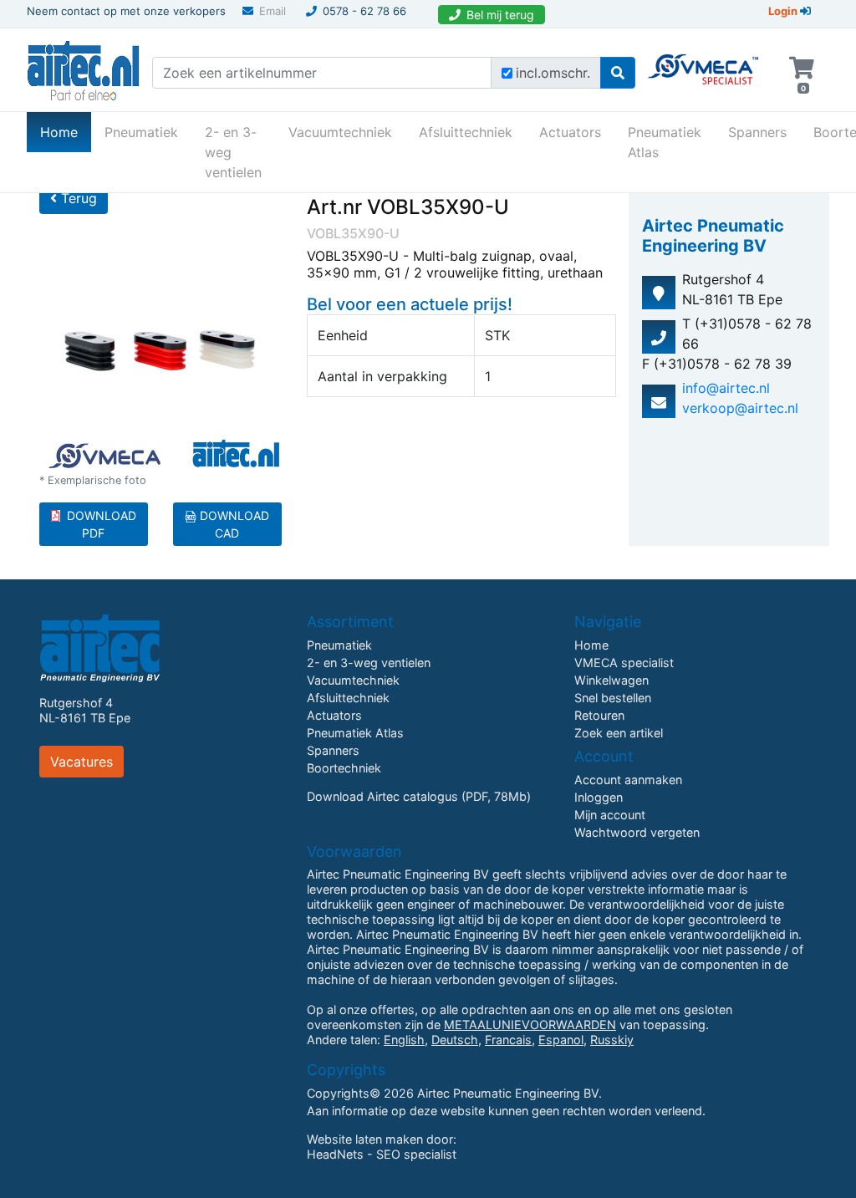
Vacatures (81, 761)
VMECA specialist (624, 662)
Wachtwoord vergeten (637, 832)
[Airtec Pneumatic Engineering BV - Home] (83, 68)
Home (65, 131)
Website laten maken (365, 1139)
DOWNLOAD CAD (232, 524)
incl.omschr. (553, 72)
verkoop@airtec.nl (740, 408)
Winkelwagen (611, 680)
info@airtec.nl (726, 388)
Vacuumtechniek (340, 132)
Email (272, 11)
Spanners (757, 132)
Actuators (570, 132)
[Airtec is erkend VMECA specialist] (704, 62)
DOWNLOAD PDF (101, 524)
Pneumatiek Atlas (664, 142)
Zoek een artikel (618, 733)
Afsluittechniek (465, 132)
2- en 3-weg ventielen (233, 152)
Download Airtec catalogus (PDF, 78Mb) (419, 796)
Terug (77, 198)
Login (784, 11)
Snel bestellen (612, 698)
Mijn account (609, 815)
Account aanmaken (628, 779)
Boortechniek (344, 768)
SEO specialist (416, 1154)
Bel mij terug (500, 15)
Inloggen (598, 797)
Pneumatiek (141, 132)
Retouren (599, 715)
